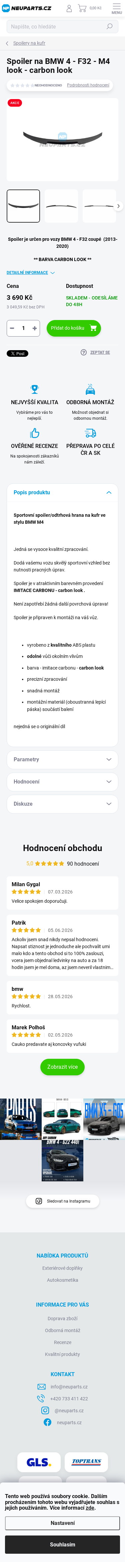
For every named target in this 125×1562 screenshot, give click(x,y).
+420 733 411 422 (69, 1398)
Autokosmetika (62, 1280)
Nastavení (63, 1523)
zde (90, 1508)
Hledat (110, 26)
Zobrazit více (62, 1067)
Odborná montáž (62, 1330)
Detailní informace (27, 272)
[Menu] (116, 8)
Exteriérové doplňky (62, 1268)
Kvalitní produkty (62, 1354)
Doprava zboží (62, 1318)
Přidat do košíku (67, 328)
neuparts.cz (69, 1422)
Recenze (62, 1342)
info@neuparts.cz (69, 1386)
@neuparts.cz (69, 1410)
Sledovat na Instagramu (68, 1201)
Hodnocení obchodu (62, 848)
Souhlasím (62, 1544)
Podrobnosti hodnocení (88, 85)
